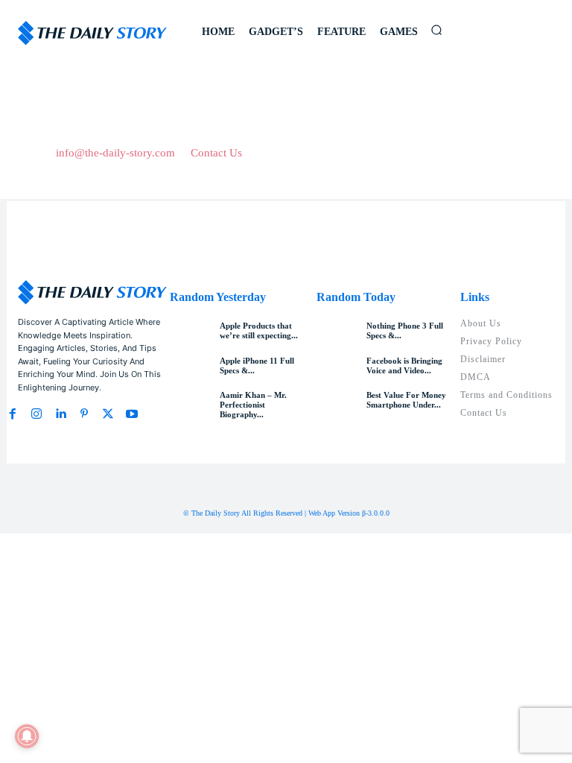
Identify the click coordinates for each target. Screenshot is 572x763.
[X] (108, 414)
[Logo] (92, 33)
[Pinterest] (84, 414)
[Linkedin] (60, 414)
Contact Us (216, 153)
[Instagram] (36, 414)
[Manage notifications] (27, 736)
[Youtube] (132, 414)
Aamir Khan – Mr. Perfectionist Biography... (253, 404)
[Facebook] (13, 414)
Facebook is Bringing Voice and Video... (404, 365)
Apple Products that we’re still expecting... (259, 330)
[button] (436, 30)
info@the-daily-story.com (115, 153)
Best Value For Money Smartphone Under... (406, 399)
